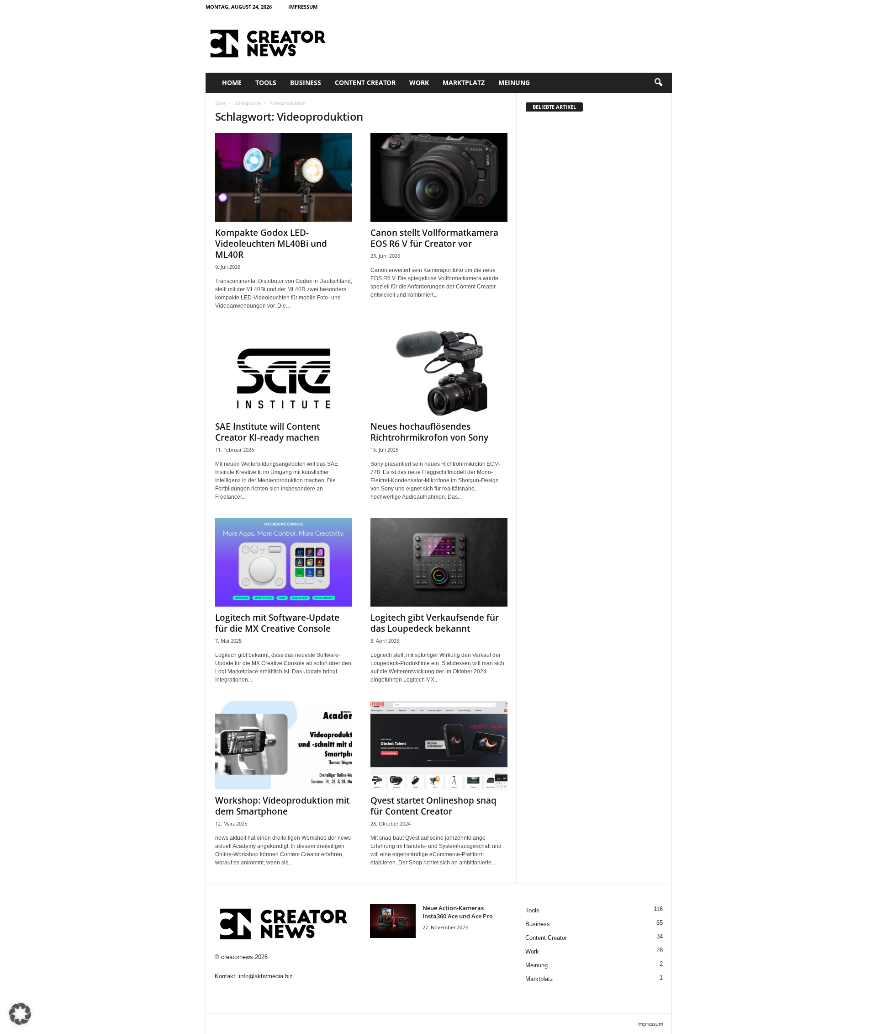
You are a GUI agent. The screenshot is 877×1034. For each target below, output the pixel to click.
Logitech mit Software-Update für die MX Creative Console (277, 623)
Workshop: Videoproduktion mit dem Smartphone (282, 805)
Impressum (302, 6)
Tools (265, 82)
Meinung (514, 82)
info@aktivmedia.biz (266, 976)
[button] (658, 83)
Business (305, 82)
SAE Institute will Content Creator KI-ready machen (267, 432)
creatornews (237, 957)
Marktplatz (464, 82)
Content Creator (365, 82)
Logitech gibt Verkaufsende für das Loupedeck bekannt (434, 623)
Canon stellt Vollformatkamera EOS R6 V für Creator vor (434, 238)
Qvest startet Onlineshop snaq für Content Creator (433, 805)
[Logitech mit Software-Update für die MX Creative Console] (283, 562)
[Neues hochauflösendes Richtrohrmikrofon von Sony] (438, 371)
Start (220, 103)
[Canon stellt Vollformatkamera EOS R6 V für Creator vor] (438, 177)
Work (419, 82)
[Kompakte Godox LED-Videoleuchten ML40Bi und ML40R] (283, 177)
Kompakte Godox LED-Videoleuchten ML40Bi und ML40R (271, 244)
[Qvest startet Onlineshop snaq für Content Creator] (438, 745)
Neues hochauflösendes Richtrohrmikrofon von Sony (429, 432)
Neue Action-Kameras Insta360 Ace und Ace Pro (458, 912)
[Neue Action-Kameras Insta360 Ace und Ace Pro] (393, 921)
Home (232, 82)
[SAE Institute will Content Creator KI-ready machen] (283, 371)
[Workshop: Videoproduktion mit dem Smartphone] (283, 745)
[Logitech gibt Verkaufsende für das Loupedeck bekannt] (438, 562)
